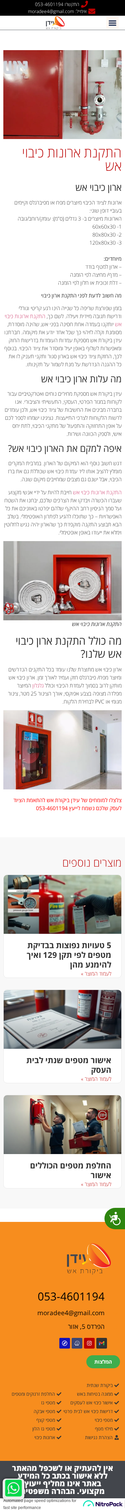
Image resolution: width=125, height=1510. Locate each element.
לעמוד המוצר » (96, 973)
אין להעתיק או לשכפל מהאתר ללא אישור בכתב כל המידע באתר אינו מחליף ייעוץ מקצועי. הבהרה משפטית (62, 1479)
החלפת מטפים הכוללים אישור (70, 1170)
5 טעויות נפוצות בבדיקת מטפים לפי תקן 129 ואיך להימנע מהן (69, 954)
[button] (112, 23)
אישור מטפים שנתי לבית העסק (68, 1064)
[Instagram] (89, 1343)
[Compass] (64, 1343)
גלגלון (38, 685)
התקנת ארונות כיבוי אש (97, 492)
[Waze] (77, 1343)
